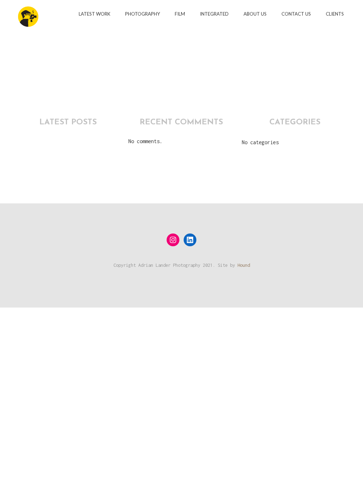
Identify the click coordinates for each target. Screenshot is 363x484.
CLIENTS (335, 14)
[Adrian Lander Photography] (28, 13)
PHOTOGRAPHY (142, 14)
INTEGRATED (214, 14)
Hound (244, 265)
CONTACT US (296, 14)
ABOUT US (255, 14)
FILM (180, 14)
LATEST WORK (94, 14)
